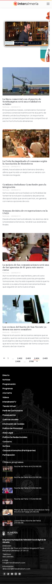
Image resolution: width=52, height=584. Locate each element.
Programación (9, 384)
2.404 (36, 358)
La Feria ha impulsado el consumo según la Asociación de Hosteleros (25, 162)
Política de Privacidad (13, 428)
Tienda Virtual (9, 406)
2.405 (45, 358)
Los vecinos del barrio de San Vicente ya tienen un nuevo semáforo (24, 328)
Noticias (6, 107)
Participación (9, 455)
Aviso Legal (8, 433)
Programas (8, 389)
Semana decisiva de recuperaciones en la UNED (25, 212)
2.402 (19, 358)
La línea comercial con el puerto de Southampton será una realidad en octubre (22, 102)
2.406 (17, 361)
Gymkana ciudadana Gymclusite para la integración (24, 186)
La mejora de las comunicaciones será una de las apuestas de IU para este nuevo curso (26, 267)
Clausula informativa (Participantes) (19, 450)
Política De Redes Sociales (15, 437)
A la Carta (7, 393)
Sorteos (6, 446)
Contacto (7, 442)
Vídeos (6, 397)
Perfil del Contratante (13, 411)
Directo (6, 375)
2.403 (28, 358)
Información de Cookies (13, 424)
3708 (31, 361)
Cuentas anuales (10, 419)
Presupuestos (9, 415)
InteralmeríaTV (9, 402)
